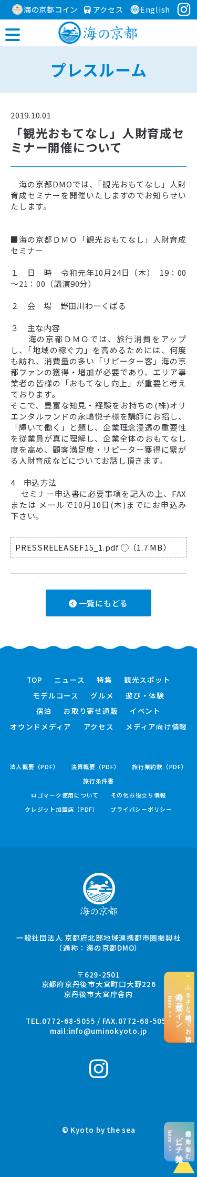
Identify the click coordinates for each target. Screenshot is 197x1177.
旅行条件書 (98, 781)
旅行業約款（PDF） (160, 767)
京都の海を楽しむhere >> (179, 1141)
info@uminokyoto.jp (108, 1030)
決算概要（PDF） (95, 767)
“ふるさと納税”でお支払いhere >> (179, 1007)
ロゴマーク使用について (65, 795)
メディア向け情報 (156, 727)
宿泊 (44, 711)
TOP (35, 680)
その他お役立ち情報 (139, 795)
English (155, 9)
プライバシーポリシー (141, 809)
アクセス (107, 9)
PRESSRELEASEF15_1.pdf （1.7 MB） (93, 547)
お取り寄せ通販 (91, 711)
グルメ (101, 696)
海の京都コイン (51, 9)
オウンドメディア (40, 727)
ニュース (69, 680)
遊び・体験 (145, 696)
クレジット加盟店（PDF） (62, 809)
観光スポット (147, 680)
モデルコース (56, 696)
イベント (145, 711)
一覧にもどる (102, 603)
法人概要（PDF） (34, 767)
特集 (104, 680)
